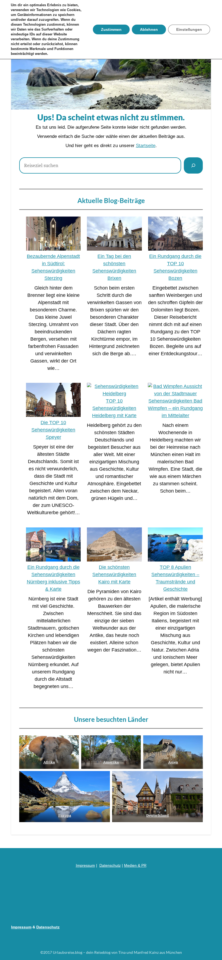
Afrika (49, 762)
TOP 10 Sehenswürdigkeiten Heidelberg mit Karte (114, 408)
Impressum (85, 865)
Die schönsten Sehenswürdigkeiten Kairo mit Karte (114, 574)
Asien (173, 762)
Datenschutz (110, 865)
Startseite (145, 145)
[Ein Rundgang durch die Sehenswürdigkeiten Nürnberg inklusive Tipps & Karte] (53, 545)
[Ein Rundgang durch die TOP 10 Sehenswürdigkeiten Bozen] (175, 235)
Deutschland (157, 815)
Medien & (132, 865)
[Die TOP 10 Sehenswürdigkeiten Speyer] (53, 401)
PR (143, 865)
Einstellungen (189, 29)
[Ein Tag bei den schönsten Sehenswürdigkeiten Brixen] (114, 235)
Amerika (111, 762)
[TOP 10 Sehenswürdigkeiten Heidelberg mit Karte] (114, 390)
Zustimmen (111, 29)
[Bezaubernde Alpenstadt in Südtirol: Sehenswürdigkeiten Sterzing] (53, 235)
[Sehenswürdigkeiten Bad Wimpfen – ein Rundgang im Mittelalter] (175, 390)
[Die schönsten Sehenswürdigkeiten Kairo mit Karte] (114, 545)
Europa (64, 815)
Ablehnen (149, 29)
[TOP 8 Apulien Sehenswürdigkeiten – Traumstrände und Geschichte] (175, 545)
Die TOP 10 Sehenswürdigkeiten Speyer (53, 430)
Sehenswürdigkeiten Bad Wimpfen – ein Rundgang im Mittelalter (175, 408)
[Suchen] (193, 165)
